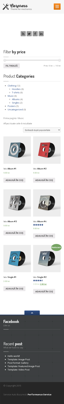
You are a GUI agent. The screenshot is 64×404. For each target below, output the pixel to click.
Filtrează (12, 65)
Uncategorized (15, 109)
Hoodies (16, 89)
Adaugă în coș (14, 180)
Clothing (12, 85)
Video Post (19, 369)
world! (14, 356)
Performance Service (39, 394)
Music (11, 95)
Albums (16, 99)
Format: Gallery (18, 362)
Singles (15, 102)
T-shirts (16, 92)
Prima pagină (9, 118)
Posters (12, 106)
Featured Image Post (24, 366)
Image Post (19, 359)
